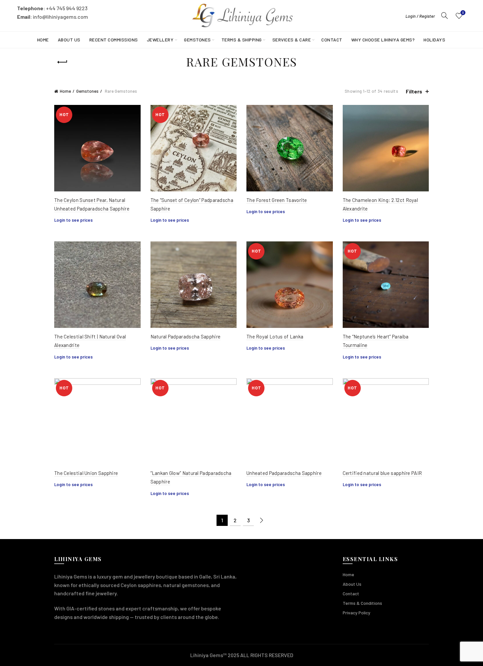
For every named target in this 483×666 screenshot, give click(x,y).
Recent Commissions (113, 39)
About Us (69, 39)
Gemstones (197, 39)
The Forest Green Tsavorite (276, 200)
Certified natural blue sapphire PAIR (382, 473)
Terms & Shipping (241, 39)
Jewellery (160, 39)
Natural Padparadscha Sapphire (185, 336)
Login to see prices (73, 220)
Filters (414, 91)
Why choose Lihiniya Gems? (383, 39)
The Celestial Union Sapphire (86, 473)
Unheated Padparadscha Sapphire (284, 473)
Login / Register (420, 16)
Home (43, 39)
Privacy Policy (356, 612)
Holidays (434, 39)
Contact (331, 39)
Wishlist (463, 12)
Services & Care (291, 39)
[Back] (62, 62)
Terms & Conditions (362, 603)
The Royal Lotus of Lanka (274, 336)
